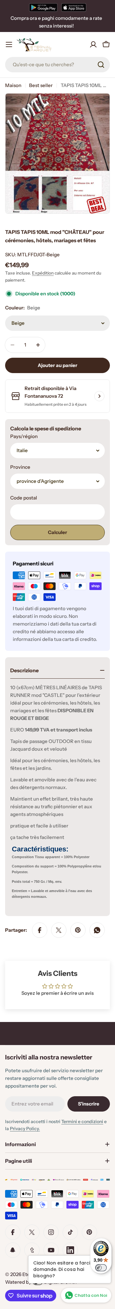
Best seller (41, 85)
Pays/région (24, 436)
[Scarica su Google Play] (43, 7)
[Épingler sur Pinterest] (78, 930)
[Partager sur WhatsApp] (97, 930)
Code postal (23, 498)
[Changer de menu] (9, 44)
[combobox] (57, 64)
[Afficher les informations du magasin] (99, 396)
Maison (13, 85)
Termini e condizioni (82, 1121)
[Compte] (93, 44)
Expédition (43, 272)
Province (20, 467)
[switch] (101, 1267)
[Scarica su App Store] (74, 7)
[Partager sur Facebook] (39, 930)
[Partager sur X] (58, 930)
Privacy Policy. (25, 1128)
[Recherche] (101, 64)
